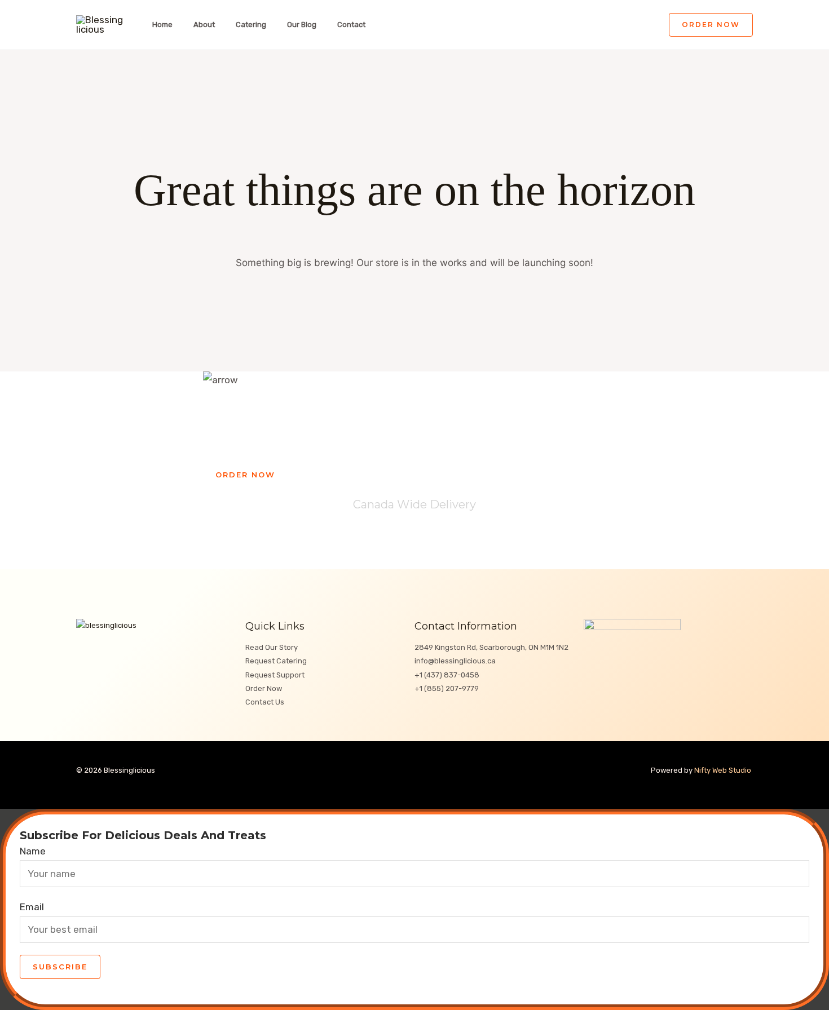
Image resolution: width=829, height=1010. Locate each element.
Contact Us (264, 702)
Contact (351, 24)
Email (32, 906)
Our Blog (301, 24)
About (204, 24)
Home (162, 24)
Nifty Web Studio (723, 770)
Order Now (263, 688)
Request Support (275, 675)
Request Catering (276, 661)
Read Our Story (271, 647)
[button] (711, 25)
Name (33, 851)
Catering (251, 24)
